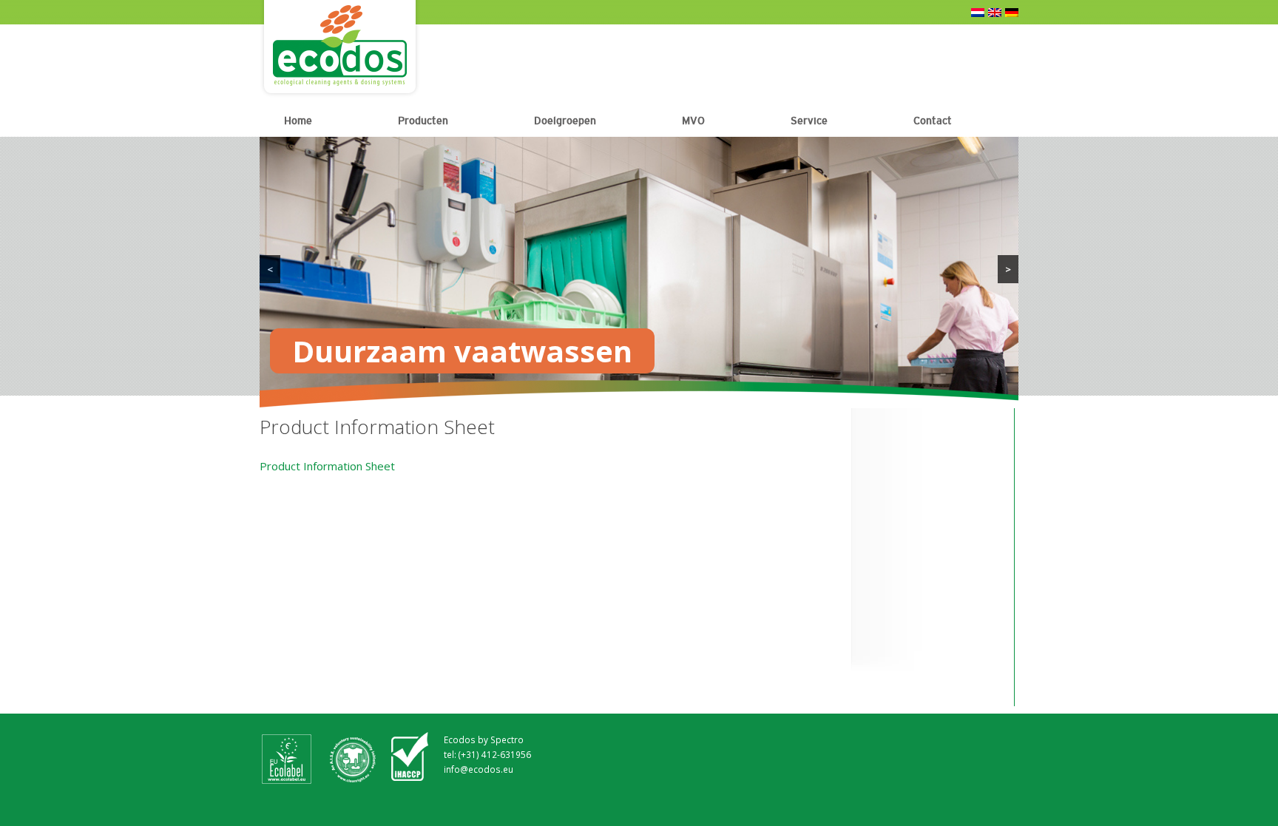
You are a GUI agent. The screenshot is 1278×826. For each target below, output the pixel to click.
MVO (693, 120)
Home (298, 120)
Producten (423, 120)
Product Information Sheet (327, 465)
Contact (932, 120)
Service (809, 120)
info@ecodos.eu (478, 769)
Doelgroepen (565, 120)
